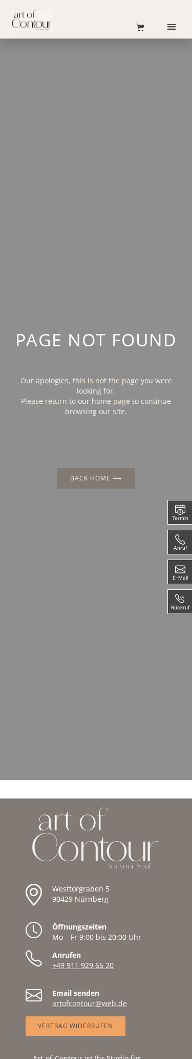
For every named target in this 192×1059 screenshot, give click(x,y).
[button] (172, 26)
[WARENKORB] (135, 27)
